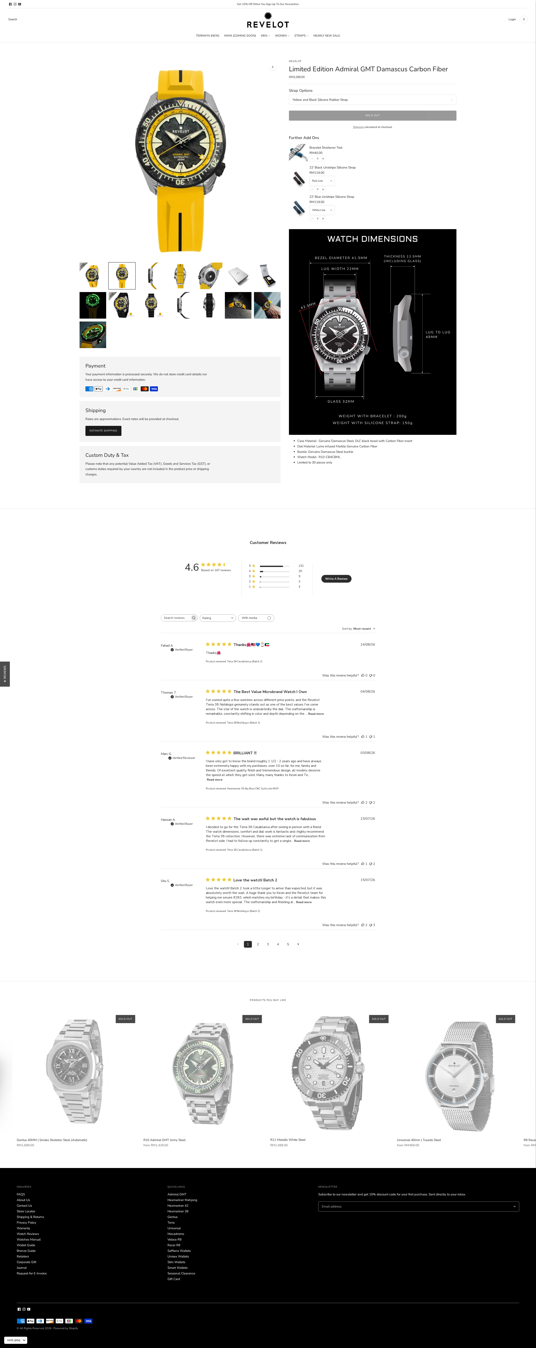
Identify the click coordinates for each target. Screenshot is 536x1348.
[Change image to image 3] (151, 275)
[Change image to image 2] (122, 275)
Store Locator (26, 1211)
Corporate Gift (26, 1262)
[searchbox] (175, 618)
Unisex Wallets (178, 1256)
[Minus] (312, 158)
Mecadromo (176, 1234)
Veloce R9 (175, 1239)
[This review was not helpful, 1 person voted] (370, 736)
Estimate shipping (103, 430)
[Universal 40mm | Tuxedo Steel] (458, 1072)
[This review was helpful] (362, 802)
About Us (23, 1200)
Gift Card (174, 1279)
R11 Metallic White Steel (287, 1140)
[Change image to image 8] (93, 305)
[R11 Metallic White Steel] (331, 1072)
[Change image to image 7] (267, 275)
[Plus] (323, 158)
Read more (316, 714)
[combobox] (218, 618)
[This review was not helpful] (370, 802)
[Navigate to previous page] (238, 944)
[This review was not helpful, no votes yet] (370, 675)
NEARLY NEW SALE (326, 36)
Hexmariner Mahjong (182, 1200)
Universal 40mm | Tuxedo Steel (419, 1140)
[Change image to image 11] (180, 305)
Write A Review (336, 579)
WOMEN (281, 36)
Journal (22, 1268)
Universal (174, 1228)
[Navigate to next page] (298, 944)
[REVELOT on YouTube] (19, 4)
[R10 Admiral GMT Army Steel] (204, 1072)
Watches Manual (29, 1239)
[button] (5, 674)
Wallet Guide (26, 1245)
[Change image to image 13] (238, 305)
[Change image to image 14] (267, 305)
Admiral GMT (177, 1194)
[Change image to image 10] (151, 305)
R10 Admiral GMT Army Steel (164, 1140)
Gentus (173, 1217)
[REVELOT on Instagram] (15, 4)
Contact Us (24, 1206)
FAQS (21, 1194)
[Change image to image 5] (209, 275)
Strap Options (301, 90)
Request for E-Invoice (32, 1273)
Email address (331, 1202)
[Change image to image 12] (209, 305)
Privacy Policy (26, 1222)
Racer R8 (174, 1245)
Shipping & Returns (30, 1217)
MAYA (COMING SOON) (240, 36)
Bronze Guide (26, 1251)
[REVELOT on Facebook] (10, 4)
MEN (264, 36)
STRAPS (300, 36)
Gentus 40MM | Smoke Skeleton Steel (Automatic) (52, 1140)
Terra (171, 1222)
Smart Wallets (178, 1268)
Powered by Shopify (65, 1328)
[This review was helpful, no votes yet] (362, 675)
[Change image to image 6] (238, 275)
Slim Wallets (176, 1262)
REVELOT (295, 61)
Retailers (23, 1256)
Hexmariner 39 (178, 1211)
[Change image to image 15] (93, 334)
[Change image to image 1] (93, 275)
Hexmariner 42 (178, 1206)
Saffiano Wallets (179, 1251)
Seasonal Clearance (181, 1273)
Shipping (358, 127)
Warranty (23, 1228)
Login (512, 19)
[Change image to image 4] (180, 275)
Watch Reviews (28, 1234)
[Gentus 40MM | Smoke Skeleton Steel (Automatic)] (78, 1072)
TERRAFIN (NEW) (207, 36)
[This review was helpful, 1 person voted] (362, 736)
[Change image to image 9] (122, 305)
